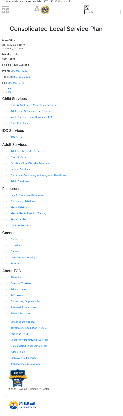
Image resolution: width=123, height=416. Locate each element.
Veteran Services (20, 169)
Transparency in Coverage (25, 363)
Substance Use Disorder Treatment (30, 163)
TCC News (17, 295)
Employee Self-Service (23, 357)
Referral (15, 263)
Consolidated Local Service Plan (29, 345)
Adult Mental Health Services (27, 151)
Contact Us (17, 239)
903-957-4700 (19, 70)
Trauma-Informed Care (23, 307)
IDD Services (18, 137)
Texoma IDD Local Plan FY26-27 (29, 327)
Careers (15, 251)
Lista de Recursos (21, 225)
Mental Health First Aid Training (28, 213)
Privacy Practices (20, 313)
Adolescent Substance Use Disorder (31, 111)
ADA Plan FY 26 (20, 333)
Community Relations (23, 201)
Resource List (18, 219)
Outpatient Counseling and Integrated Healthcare (38, 175)
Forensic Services (20, 157)
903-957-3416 (16, 82)
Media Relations (20, 207)
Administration (19, 289)
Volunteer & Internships (24, 257)
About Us (16, 277)
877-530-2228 (21, 76)
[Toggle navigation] (91, 21)
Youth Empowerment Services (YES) (31, 117)
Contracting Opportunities (25, 301)
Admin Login (18, 351)
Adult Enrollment (20, 181)
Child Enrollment (20, 123)
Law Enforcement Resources (27, 195)
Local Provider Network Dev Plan (29, 339)
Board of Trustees (21, 283)
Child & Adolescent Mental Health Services (35, 105)
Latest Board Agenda (23, 321)
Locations (16, 245)
